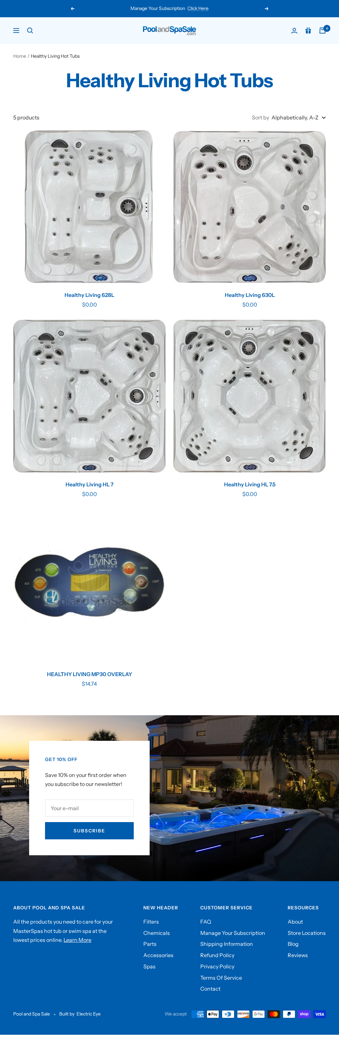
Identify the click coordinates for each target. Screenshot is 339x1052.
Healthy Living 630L (250, 295)
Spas (149, 966)
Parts (150, 944)
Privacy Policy (217, 966)
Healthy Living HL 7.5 (249, 484)
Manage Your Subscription (232, 933)
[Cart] (322, 31)
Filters (151, 921)
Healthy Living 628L (89, 295)
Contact (210, 988)
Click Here (198, 8)
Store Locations (307, 933)
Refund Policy (217, 955)
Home (19, 56)
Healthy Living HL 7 (90, 484)
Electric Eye (88, 1014)
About (295, 921)
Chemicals (156, 933)
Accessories (158, 955)
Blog (293, 944)
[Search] (30, 31)
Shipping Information (226, 944)
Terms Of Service (221, 977)
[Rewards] (308, 31)
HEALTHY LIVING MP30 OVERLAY (89, 674)
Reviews (298, 955)
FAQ (205, 921)
